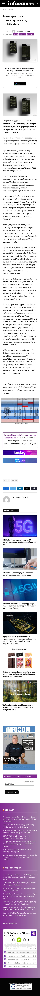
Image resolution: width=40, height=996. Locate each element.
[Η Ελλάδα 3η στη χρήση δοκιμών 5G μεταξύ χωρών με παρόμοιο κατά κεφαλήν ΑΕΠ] (20, 526)
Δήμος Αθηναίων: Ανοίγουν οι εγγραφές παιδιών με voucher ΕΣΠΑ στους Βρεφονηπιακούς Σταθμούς (20, 857)
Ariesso (6, 480)
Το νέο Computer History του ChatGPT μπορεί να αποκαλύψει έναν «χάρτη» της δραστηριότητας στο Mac (20, 877)
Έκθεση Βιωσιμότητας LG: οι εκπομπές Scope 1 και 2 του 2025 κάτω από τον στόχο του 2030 (18, 707)
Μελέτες (30, 34)
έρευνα (14, 480)
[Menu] (3, 3)
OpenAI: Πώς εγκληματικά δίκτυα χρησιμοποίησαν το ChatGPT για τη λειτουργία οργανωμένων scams (20, 896)
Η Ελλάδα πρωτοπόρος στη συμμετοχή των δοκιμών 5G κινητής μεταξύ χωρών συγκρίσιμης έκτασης (19, 606)
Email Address (10, 784)
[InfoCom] (21, 3)
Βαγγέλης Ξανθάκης (24, 31)
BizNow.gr (9, 810)
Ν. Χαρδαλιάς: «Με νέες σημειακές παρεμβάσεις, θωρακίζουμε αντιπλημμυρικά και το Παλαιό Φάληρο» (19, 844)
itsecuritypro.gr (13, 868)
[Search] (37, 3)
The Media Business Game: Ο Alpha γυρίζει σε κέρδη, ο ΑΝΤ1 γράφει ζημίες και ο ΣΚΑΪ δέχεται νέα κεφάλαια (19, 819)
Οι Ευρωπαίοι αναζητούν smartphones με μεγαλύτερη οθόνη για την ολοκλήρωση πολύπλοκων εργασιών (19, 674)
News (16, 34)
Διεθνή (22, 34)
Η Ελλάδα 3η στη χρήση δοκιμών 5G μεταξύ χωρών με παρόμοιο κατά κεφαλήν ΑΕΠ (20, 542)
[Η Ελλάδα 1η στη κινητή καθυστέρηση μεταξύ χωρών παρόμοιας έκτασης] (20, 559)
